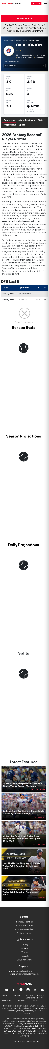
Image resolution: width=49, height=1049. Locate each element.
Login (35, 1000)
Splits (22, 125)
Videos (24, 952)
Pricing (24, 944)
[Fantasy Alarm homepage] (11, 3)
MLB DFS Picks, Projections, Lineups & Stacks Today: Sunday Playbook (22, 784)
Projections (10, 125)
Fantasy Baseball (24, 925)
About (4, 995)
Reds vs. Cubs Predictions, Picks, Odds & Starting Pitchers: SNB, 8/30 (23, 812)
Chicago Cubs (9, 40)
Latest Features (26, 120)
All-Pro (36, 3)
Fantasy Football (24, 922)
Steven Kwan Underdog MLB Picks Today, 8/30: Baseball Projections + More (21, 892)
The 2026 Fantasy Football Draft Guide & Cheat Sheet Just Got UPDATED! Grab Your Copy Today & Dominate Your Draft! (25, 28)
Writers (24, 948)
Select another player (11, 61)
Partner (17, 995)
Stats (40, 120)
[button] (45, 3)
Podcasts (24, 956)
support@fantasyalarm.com (24, 974)
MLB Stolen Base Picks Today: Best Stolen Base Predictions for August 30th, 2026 (21, 838)
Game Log (9, 120)
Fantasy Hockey (25, 933)
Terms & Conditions (30, 996)
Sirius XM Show (24, 960)
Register (21, 1000)
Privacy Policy (40, 996)
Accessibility (7, 1000)
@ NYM (33, 106)
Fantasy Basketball (24, 929)
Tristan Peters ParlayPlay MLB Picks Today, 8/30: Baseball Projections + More (21, 866)
